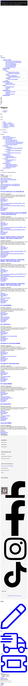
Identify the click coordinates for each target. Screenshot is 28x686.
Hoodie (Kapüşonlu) (11, 159)
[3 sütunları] (4, 177)
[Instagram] (15, 561)
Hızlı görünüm (4, 187)
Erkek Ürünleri (7, 168)
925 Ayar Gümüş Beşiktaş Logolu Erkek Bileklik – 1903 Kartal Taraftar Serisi (14, 213)
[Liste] (1, 177)
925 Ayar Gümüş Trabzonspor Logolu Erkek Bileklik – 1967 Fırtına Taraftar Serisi (13, 284)
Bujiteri (5, 145)
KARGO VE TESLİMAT (5, 458)
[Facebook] (15, 535)
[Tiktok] (15, 587)
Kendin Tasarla (7, 163)
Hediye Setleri (6, 136)
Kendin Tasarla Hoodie (11, 164)
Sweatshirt (8, 161)
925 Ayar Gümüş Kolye (12, 141)
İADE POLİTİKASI (4, 468)
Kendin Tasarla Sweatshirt (12, 165)
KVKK (2, 472)
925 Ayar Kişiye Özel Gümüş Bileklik (14, 142)
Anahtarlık (9, 146)
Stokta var (5, 132)
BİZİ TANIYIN (3, 442)
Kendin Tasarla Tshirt (11, 166)
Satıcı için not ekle (4, 679)
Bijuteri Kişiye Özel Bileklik (14, 150)
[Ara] (14, 99)
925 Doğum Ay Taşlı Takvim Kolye (10, 363)
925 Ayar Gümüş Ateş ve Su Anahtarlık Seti (12, 191)
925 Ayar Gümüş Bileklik (9, 137)
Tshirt (8, 162)
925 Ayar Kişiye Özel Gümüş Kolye (14, 143)
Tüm (4, 121)
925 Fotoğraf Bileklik (6, 383)
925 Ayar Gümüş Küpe (11, 139)
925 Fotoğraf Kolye (6, 404)
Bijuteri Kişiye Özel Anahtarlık (15, 148)
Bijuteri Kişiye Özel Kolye (14, 152)
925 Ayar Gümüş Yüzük (11, 144)
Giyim (5, 158)
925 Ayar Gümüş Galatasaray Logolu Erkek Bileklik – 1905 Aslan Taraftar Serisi (12, 260)
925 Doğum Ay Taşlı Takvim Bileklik (10, 343)
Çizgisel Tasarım (10, 156)
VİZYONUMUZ (4, 446)
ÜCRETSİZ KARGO (5, 1)
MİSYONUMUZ (4, 444)
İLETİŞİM (3, 454)
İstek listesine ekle (4, 186)
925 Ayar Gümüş (7, 138)
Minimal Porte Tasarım (11, 157)
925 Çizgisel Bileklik (6, 305)
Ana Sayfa (5, 110)
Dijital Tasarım (7, 155)
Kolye (8, 151)
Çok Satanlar (6, 153)
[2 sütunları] (2, 177)
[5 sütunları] (6, 177)
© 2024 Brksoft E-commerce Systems (14, 595)
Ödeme (2, 677)
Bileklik (8, 149)
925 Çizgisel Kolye (5, 324)
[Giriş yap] (1, 98)
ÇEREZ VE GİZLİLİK (5, 470)
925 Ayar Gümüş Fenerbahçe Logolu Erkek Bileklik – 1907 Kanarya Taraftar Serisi (12, 237)
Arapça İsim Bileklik (6, 423)
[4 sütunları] (5, 177)
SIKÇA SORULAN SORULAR (6, 456)
